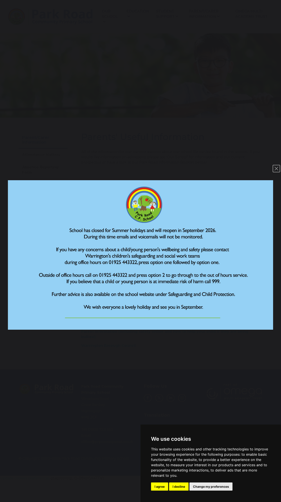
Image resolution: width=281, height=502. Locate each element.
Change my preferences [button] (211, 486)
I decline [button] (179, 486)
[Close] (276, 168)
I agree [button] (160, 486)
